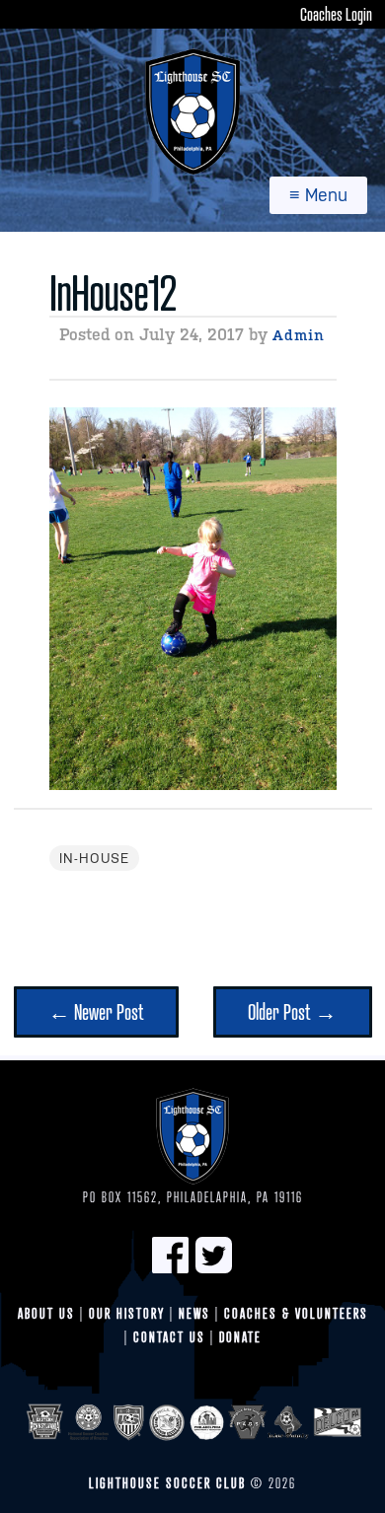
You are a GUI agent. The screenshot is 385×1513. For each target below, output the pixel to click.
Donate (240, 1337)
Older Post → (292, 1011)
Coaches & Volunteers (296, 1313)
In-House (94, 858)
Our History (127, 1313)
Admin (298, 335)
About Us (46, 1313)
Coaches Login (336, 14)
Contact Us (169, 1337)
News (194, 1313)
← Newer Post (96, 1011)
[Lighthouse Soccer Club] (192, 111)
